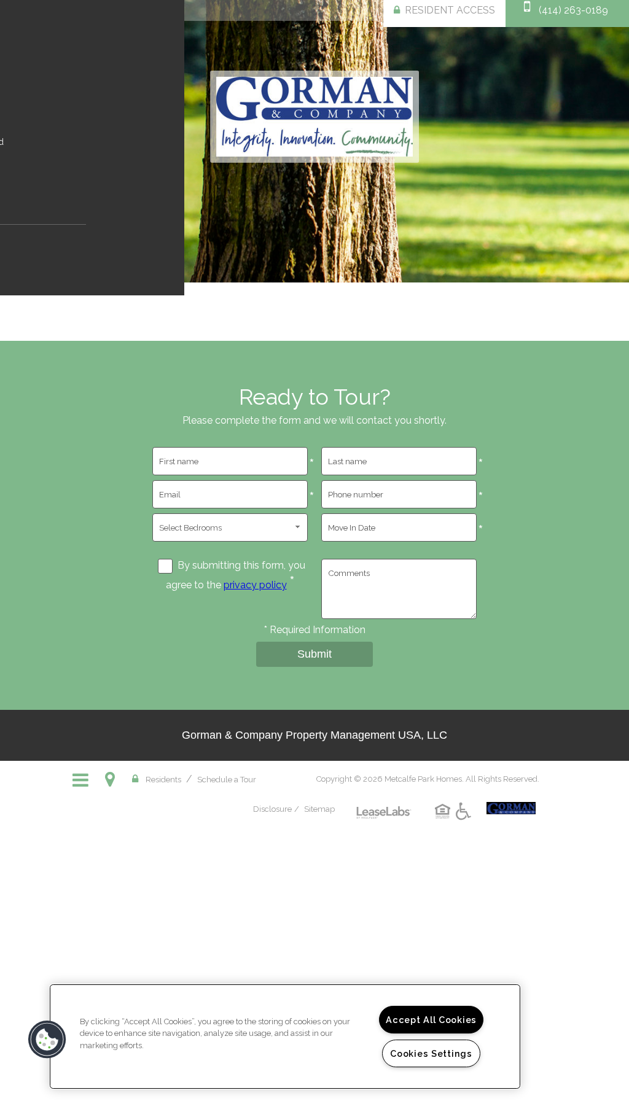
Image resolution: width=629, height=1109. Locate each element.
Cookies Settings (431, 1053)
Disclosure (272, 809)
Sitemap (319, 809)
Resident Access (450, 10)
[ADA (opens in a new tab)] (465, 820)
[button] (47, 1039)
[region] (285, 1036)
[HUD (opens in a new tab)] (444, 820)
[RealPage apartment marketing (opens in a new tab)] (384, 803)
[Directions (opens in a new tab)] (112, 779)
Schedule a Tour (226, 779)
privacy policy (255, 585)
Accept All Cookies (431, 1019)
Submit (314, 654)
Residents (163, 779)
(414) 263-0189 (573, 10)
